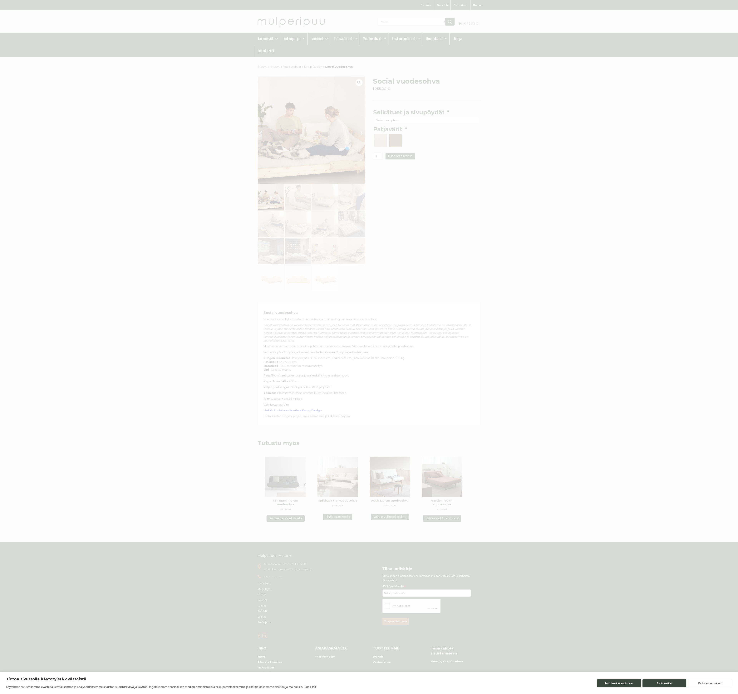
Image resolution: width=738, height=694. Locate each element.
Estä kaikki (664, 683)
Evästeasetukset (710, 683)
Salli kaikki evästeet (619, 683)
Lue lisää (310, 687)
